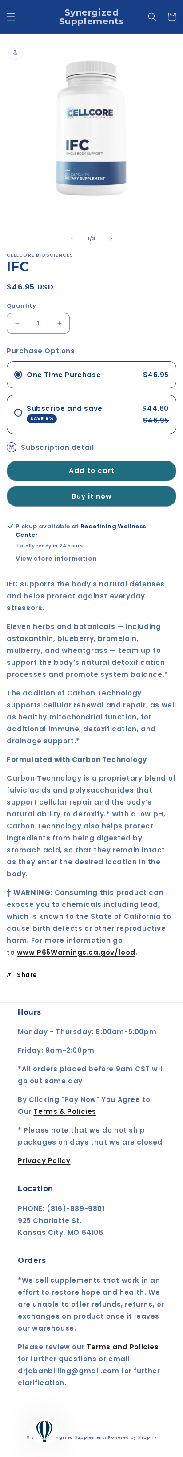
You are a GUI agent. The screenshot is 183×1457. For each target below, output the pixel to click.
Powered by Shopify (132, 1437)
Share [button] (27, 974)
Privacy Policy (44, 1160)
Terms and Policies (123, 1347)
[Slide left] (72, 238)
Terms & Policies (64, 1111)
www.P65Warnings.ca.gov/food (76, 952)
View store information (56, 558)
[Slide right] (111, 238)
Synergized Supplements (76, 1437)
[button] (11, 17)
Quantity (21, 305)
